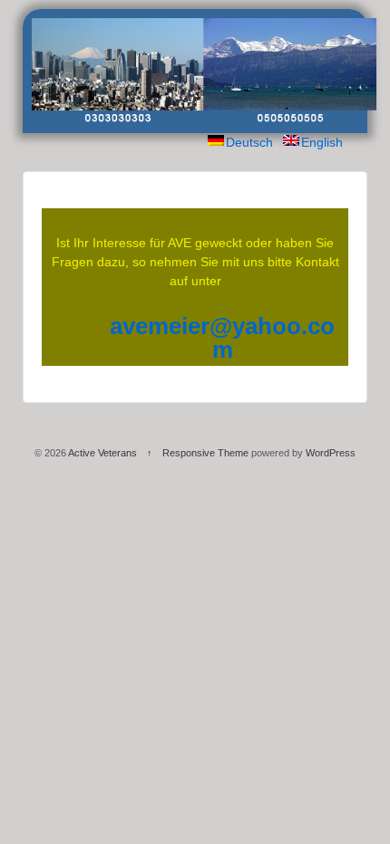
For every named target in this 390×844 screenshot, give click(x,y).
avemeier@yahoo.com (222, 337)
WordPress (331, 452)
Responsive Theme (205, 452)
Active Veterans (103, 452)
